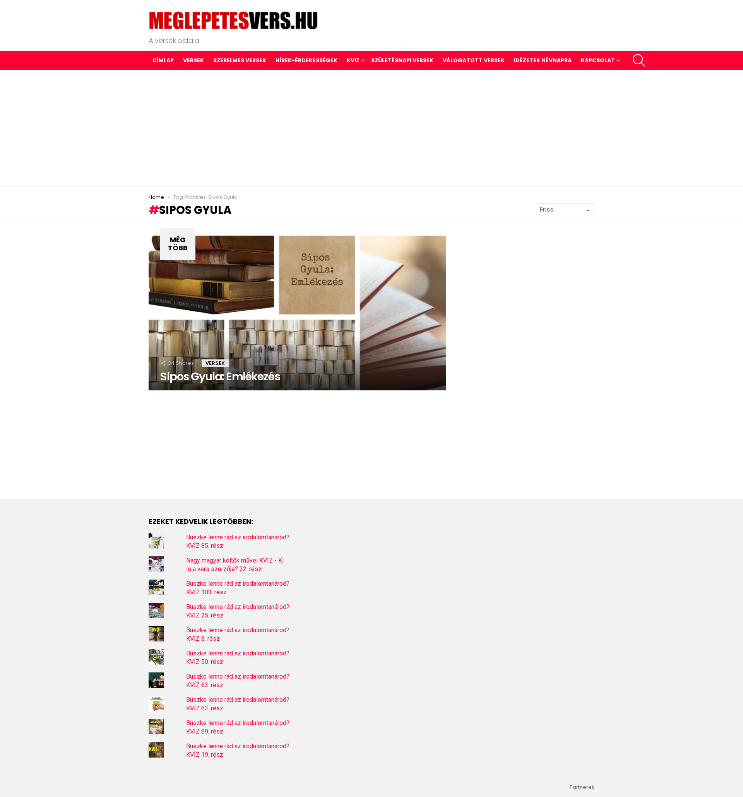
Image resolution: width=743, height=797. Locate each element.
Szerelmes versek (239, 60)
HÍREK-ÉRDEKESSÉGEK (306, 60)
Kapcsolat (598, 60)
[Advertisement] (371, 128)
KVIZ (353, 60)
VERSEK (193, 60)
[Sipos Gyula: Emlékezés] (297, 313)
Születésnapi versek (402, 60)
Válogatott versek (474, 60)
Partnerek (582, 787)
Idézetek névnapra (543, 60)
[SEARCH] (639, 60)
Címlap (163, 60)
